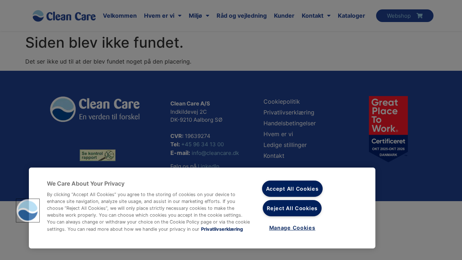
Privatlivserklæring (222, 229)
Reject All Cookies (292, 208)
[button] (27, 210)
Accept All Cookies (292, 189)
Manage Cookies (292, 228)
